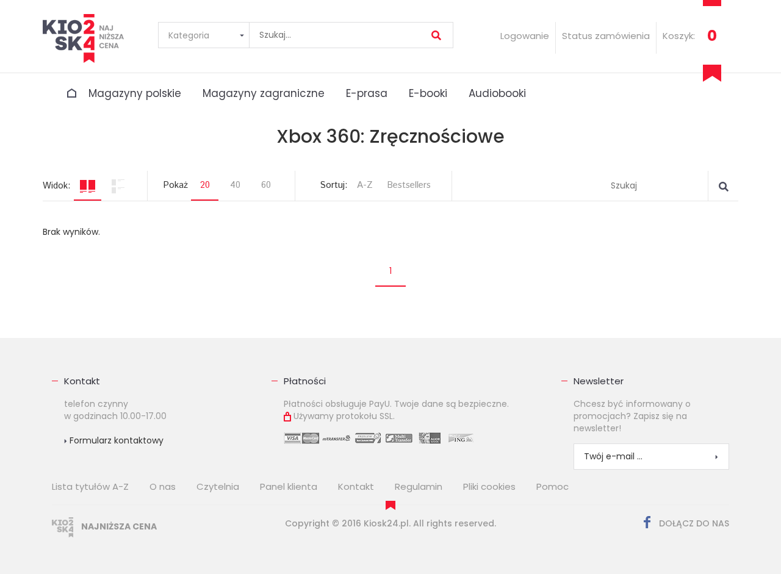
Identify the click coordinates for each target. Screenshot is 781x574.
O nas (162, 486)
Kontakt (82, 381)
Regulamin (418, 486)
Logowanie (524, 35)
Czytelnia (217, 486)
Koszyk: (679, 35)
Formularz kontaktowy (115, 440)
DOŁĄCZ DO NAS (693, 523)
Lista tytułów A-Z (90, 486)
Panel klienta (288, 486)
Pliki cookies (489, 486)
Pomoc (552, 486)
